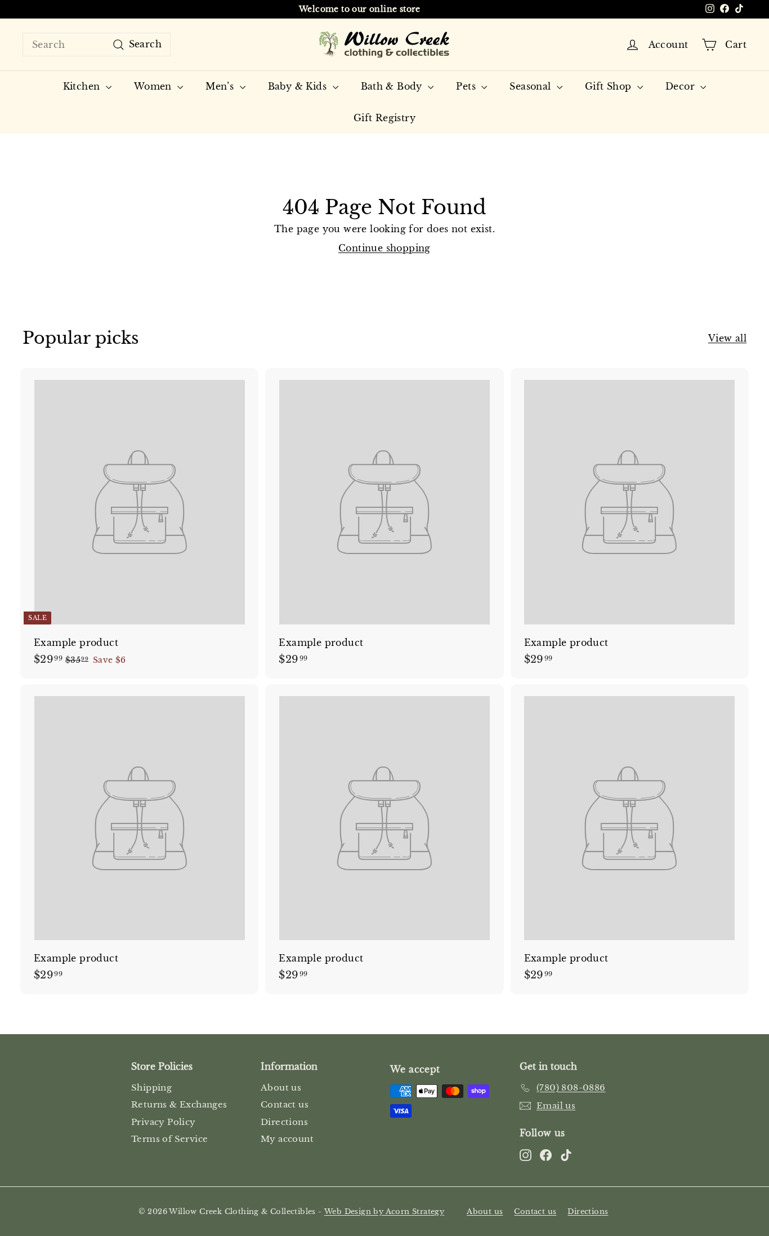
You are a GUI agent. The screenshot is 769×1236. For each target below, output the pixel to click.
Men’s (220, 86)
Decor (681, 86)
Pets (467, 86)
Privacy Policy (163, 1122)
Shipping (151, 1087)
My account (287, 1138)
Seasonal (531, 86)
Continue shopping (384, 248)
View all (727, 338)
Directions (284, 1122)
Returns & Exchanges (179, 1104)
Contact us (285, 1104)
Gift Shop (609, 86)
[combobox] (97, 44)
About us (281, 1087)
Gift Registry (384, 117)
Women (154, 86)
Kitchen (83, 86)
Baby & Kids (299, 86)
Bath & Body (393, 86)
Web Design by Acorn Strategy (384, 1211)
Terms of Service (169, 1138)
